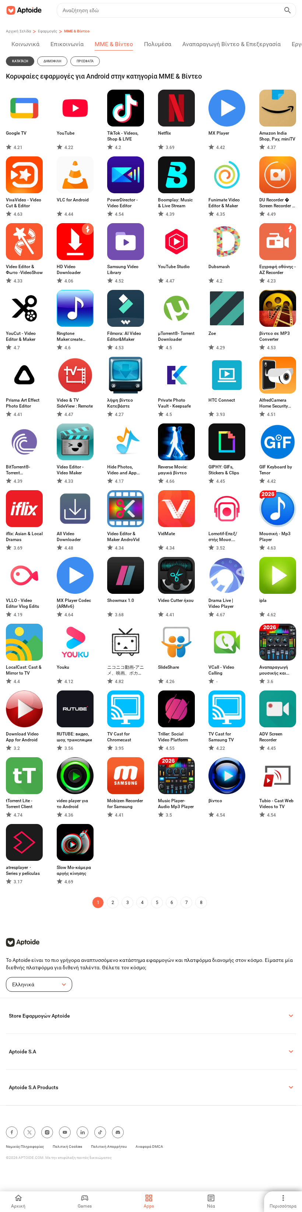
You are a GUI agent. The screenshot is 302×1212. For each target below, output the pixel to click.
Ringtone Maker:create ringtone (69, 336)
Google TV (16, 133)
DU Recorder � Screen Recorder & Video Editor (277, 203)
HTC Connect (221, 400)
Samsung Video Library (122, 269)
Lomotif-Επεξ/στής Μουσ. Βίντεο (222, 537)
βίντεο (215, 800)
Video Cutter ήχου (176, 600)
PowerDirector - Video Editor (122, 202)
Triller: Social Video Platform (173, 736)
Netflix (164, 133)
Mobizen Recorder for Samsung (125, 803)
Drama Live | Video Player (220, 603)
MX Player (218, 133)
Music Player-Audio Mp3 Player (176, 803)
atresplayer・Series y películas (23, 870)
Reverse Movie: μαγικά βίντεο (172, 469)
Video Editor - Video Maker (70, 469)
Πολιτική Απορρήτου (109, 1147)
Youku (63, 667)
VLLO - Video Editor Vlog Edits (22, 603)
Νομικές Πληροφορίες (25, 1147)
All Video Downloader (69, 536)
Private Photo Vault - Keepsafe (174, 403)
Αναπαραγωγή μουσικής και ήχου (273, 670)
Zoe (212, 333)
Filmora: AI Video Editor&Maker (124, 336)
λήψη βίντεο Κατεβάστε (120, 403)
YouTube (65, 133)
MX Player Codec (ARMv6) (74, 603)
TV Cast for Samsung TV (221, 736)
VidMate (166, 533)
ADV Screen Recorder (270, 736)
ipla (263, 600)
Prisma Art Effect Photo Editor (22, 403)
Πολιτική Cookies (67, 1147)
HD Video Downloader (69, 269)
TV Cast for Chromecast (119, 736)
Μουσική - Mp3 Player (275, 536)
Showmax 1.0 (120, 600)
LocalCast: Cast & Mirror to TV (24, 670)
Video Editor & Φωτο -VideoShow (24, 269)
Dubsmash (219, 266)
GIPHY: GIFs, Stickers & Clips (223, 469)
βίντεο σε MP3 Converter (274, 336)
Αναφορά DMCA (149, 1147)
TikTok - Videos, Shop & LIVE (122, 136)
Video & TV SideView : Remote (75, 403)
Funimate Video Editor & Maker (224, 202)
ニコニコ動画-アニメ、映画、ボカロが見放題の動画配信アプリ (125, 670)
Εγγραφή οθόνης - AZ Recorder (277, 269)
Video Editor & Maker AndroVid (123, 536)
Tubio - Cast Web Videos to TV (276, 803)
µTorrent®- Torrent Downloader (176, 336)
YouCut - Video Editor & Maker (21, 336)
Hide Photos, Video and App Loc (122, 470)
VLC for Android (73, 199)
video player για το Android (72, 803)
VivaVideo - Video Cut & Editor (23, 202)
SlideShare (168, 667)
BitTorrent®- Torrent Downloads (18, 470)
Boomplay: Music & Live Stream (175, 202)
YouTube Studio (174, 266)
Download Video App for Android (22, 736)
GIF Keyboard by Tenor (275, 469)
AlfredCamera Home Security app (273, 403)
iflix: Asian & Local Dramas (24, 536)
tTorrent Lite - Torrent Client (19, 803)
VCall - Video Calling (221, 670)
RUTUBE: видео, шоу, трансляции (74, 736)
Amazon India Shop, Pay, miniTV (277, 136)
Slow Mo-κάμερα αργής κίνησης (74, 870)
